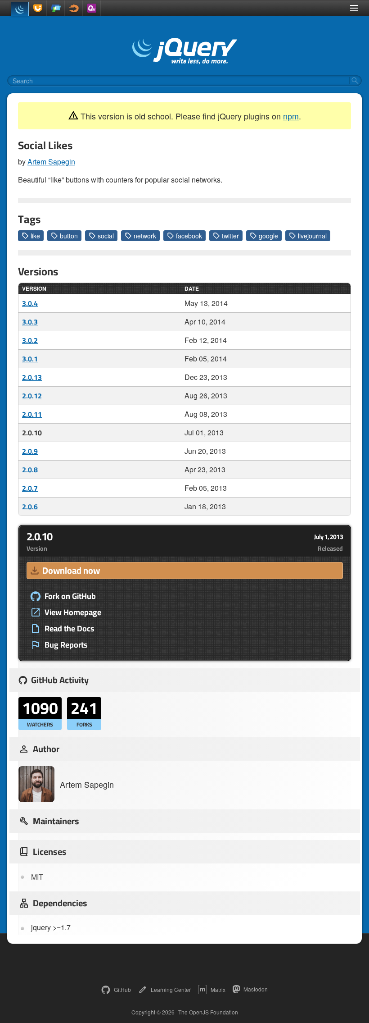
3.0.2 (30, 340)
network (145, 235)
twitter (230, 235)
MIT (37, 877)
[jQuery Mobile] (56, 8)
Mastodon (255, 989)
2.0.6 (30, 506)
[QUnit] (92, 8)
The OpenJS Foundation (208, 1012)
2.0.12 (32, 395)
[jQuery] (20, 9)
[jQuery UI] (38, 8)
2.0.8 (30, 469)
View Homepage (73, 612)
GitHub (122, 989)
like (35, 235)
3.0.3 (30, 322)
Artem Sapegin (51, 161)
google (268, 235)
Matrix (218, 989)
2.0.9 (30, 451)
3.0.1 (30, 358)
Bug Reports (66, 645)
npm (291, 116)
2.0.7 (30, 488)
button (69, 235)
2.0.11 (32, 414)
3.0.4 (30, 303)
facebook (189, 235)
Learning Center (171, 989)
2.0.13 (32, 377)
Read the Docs (69, 628)
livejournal (312, 235)
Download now (71, 570)
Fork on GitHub (70, 596)
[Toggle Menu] (354, 8)
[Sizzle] (74, 8)
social (106, 235)
